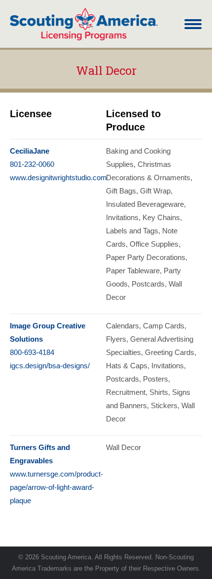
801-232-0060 (32, 164)
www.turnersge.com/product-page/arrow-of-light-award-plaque (56, 487)
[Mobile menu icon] (193, 24)
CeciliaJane (29, 151)
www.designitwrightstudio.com (58, 177)
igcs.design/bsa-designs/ (50, 365)
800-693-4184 (32, 352)
